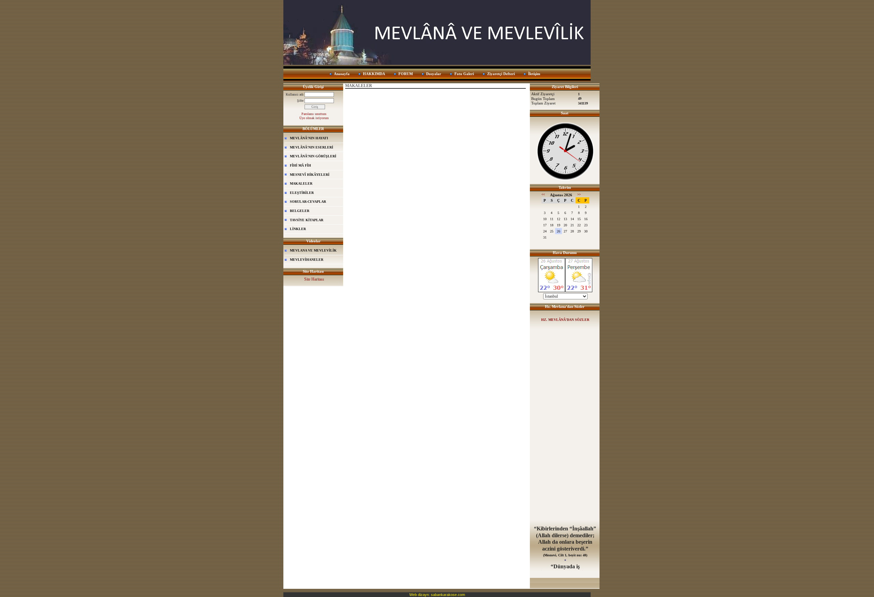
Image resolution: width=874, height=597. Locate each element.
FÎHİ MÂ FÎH (300, 165)
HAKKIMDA (374, 74)
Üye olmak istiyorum (314, 118)
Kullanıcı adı (295, 94)
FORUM (405, 74)
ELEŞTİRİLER (302, 193)
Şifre (300, 100)
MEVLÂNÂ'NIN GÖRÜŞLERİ (313, 156)
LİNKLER (298, 229)
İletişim (534, 74)
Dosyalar (433, 74)
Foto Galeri (464, 74)
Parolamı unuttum (313, 114)
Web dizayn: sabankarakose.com (437, 595)
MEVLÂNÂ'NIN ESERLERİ (311, 147)
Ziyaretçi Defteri (501, 74)
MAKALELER (301, 183)
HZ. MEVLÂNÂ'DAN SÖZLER (565, 320)
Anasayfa (342, 74)
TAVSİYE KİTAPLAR (306, 220)
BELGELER (299, 211)
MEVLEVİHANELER (306, 259)
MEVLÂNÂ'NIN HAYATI (309, 138)
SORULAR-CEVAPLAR (308, 201)
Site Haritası (314, 279)
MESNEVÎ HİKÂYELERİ (309, 174)
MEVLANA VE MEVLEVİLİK (313, 250)
